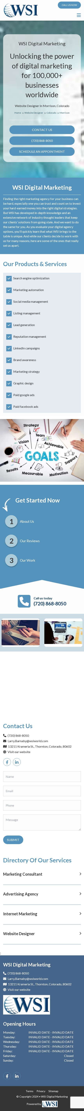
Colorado (51, 112)
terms (29, 1091)
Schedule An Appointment (42, 151)
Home (17, 112)
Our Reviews (30, 541)
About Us (27, 521)
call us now (69, 5)
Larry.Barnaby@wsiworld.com (28, 741)
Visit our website (18, 752)
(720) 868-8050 (42, 140)
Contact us (42, 130)
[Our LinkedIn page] (17, 762)
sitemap (53, 1091)
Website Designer (34, 112)
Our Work (27, 560)
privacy (41, 1091)
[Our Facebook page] (7, 762)
